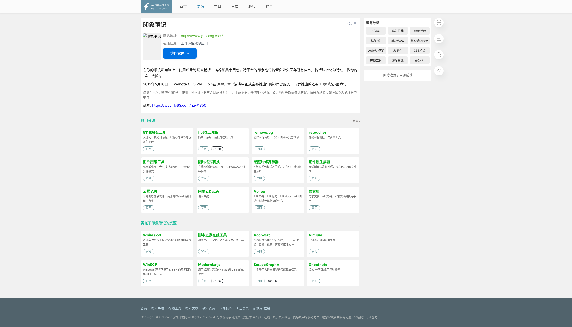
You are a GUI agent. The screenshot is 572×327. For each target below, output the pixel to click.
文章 (234, 6)
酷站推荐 (398, 31)
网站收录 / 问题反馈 (398, 75)
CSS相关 (419, 50)
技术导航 (157, 308)
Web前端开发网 (176, 317)
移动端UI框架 (419, 40)
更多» (356, 121)
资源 (200, 6)
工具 (217, 6)
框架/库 (376, 40)
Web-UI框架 (376, 50)
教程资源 (208, 308)
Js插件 (397, 50)
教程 (252, 6)
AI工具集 (242, 308)
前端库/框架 (261, 308)
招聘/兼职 (419, 31)
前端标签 (225, 308)
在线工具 (376, 60)
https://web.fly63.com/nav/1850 (179, 105)
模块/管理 (397, 40)
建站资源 (398, 60)
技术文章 (191, 308)
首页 (183, 6)
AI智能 (376, 31)
